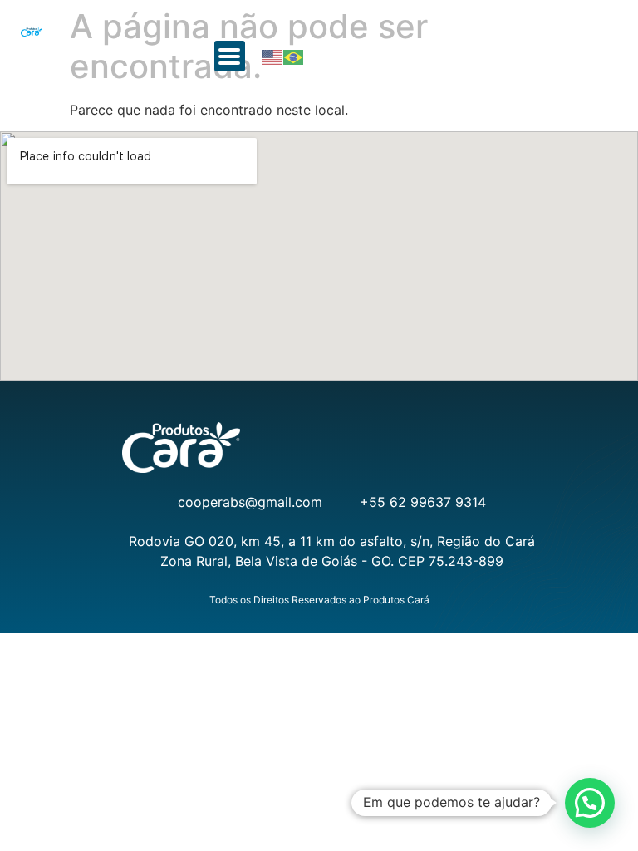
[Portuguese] (294, 56)
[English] (272, 56)
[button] (229, 56)
